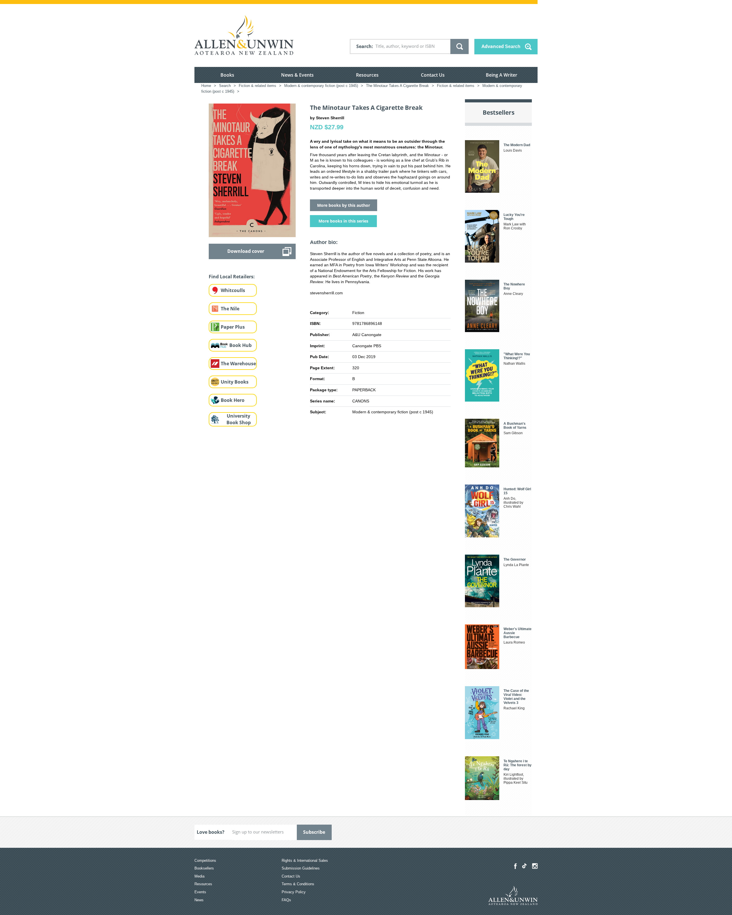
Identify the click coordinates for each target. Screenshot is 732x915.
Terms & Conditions (298, 884)
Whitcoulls (233, 290)
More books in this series (343, 221)
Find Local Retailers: (232, 276)
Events (200, 892)
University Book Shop (238, 419)
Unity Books (234, 382)
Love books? (210, 832)
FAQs (286, 900)
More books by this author (343, 205)
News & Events (297, 75)
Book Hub (240, 345)
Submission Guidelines (301, 868)
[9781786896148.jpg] (252, 170)
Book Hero (232, 400)
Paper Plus (233, 327)
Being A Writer (501, 75)
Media (199, 876)
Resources (367, 75)
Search (364, 46)
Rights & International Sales (305, 860)
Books (227, 75)
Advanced (501, 46)
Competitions (205, 860)
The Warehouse (238, 363)
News (199, 900)
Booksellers (204, 868)
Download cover (245, 251)
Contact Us (433, 75)
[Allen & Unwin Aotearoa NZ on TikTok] (524, 865)
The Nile (230, 308)
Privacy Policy (294, 892)
